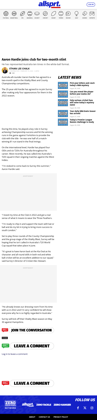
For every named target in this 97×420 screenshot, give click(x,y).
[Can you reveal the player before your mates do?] (63, 94)
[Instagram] (92, 408)
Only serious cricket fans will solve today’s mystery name (82, 102)
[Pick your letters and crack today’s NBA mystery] (63, 85)
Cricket (5, 338)
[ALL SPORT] (49, 4)
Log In (91, 4)
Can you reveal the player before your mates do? (81, 92)
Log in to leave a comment (15, 353)
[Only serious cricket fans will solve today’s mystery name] (63, 102)
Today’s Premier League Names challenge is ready (82, 121)
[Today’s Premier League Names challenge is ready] (63, 122)
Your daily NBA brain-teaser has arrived (83, 112)
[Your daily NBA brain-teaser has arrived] (63, 113)
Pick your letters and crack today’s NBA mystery (82, 84)
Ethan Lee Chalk (19, 68)
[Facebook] (78, 408)
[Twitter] (85, 408)
